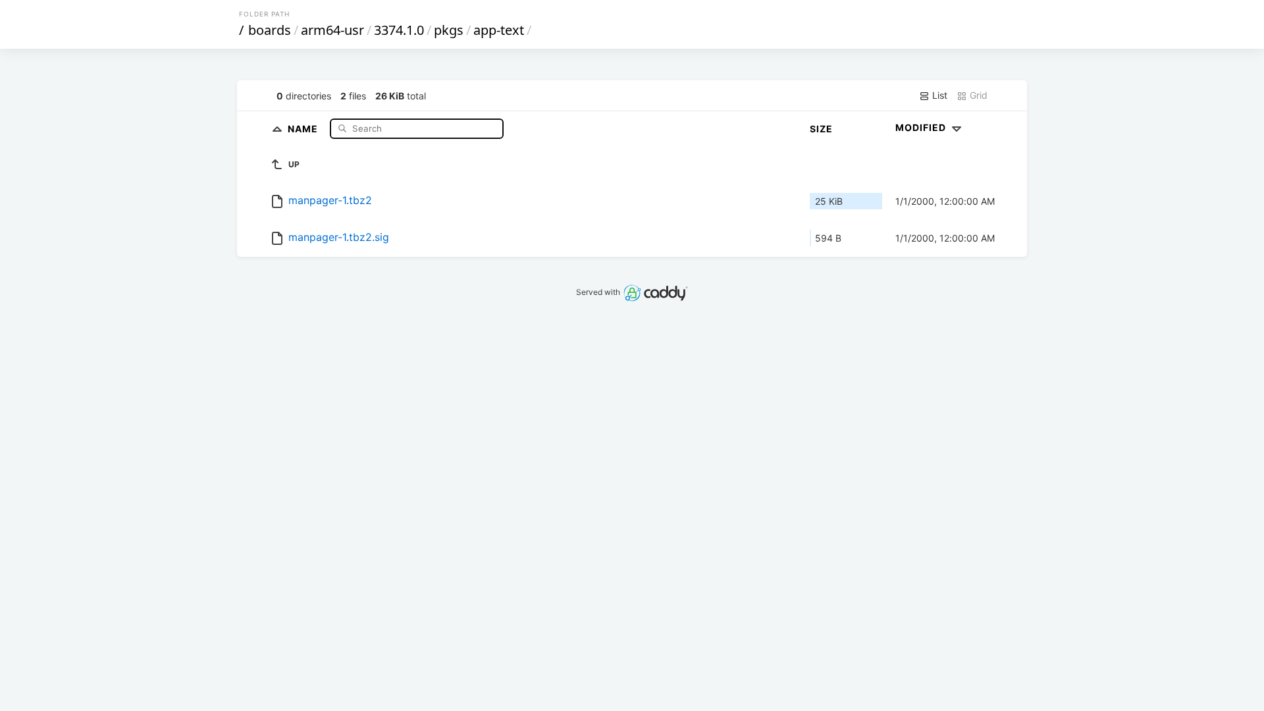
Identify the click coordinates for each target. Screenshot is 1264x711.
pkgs (448, 30)
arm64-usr (332, 30)
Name (304, 128)
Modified (922, 127)
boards (269, 30)
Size (821, 128)
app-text (498, 30)
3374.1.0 (399, 30)
